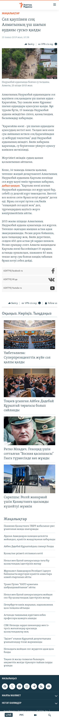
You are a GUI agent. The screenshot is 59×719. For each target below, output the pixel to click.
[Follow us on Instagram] (27, 686)
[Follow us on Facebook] (5, 686)
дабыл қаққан (11, 185)
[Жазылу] (49, 686)
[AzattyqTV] (35, 715)
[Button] (29, 44)
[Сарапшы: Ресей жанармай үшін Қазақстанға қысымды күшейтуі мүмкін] (29, 479)
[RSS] (41, 686)
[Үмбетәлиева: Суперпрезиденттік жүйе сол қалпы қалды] (29, 334)
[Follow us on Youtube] (19, 686)
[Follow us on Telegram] (34, 686)
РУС (22, 715)
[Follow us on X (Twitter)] (12, 686)
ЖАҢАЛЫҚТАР (11, 13)
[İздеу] (49, 715)
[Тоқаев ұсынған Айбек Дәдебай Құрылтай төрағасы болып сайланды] (29, 382)
